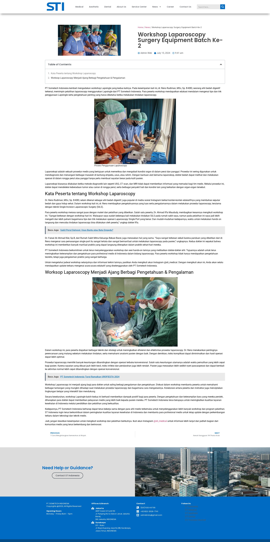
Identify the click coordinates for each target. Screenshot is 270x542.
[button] (221, 64)
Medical (79, 6)
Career (170, 6)
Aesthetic (94, 6)
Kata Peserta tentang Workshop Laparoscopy (73, 73)
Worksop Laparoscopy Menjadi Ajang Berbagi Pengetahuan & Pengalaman (88, 78)
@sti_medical (170, 262)
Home (140, 27)
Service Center (139, 6)
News (155, 6)
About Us (121, 6)
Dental (107, 6)
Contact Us (185, 6)
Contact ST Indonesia (67, 475)
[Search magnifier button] (222, 6)
